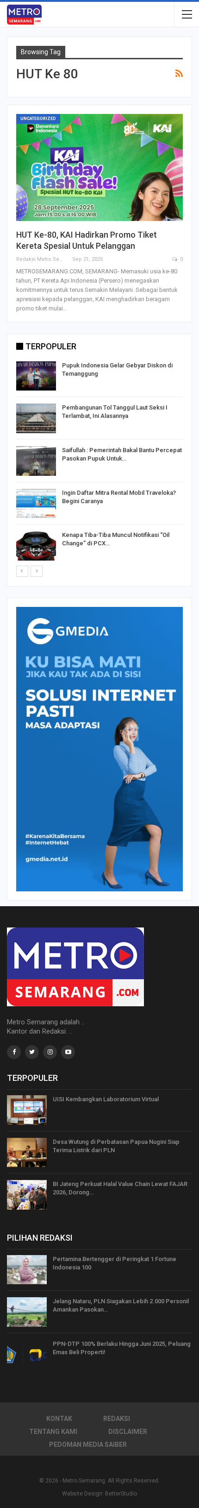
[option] (99, 462)
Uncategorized (38, 118)
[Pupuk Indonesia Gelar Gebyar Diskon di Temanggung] (36, 376)
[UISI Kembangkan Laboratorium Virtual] (27, 1110)
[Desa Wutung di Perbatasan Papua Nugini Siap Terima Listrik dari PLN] (27, 1152)
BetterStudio (121, 1493)
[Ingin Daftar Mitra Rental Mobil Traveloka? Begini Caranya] (36, 503)
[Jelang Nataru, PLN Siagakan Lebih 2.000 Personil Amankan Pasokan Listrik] (27, 1312)
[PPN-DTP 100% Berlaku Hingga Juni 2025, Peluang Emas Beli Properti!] (27, 1354)
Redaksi (116, 1418)
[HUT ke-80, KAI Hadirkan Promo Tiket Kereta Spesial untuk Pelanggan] (99, 167)
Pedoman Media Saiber (88, 1444)
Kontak (59, 1418)
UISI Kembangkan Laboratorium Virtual (106, 1099)
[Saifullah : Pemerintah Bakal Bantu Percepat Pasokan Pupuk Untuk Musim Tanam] (36, 461)
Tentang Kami (53, 1431)
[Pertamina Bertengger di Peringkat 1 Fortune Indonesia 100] (27, 1270)
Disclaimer (127, 1431)
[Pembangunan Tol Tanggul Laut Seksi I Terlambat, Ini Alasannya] (36, 418)
